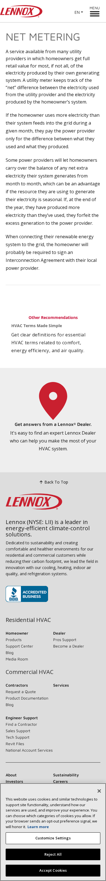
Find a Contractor (21, 724)
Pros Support (64, 639)
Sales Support (18, 730)
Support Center (19, 646)
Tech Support (17, 737)
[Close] (99, 791)
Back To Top (56, 482)
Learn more (38, 826)
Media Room (17, 659)
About (11, 774)
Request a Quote (21, 691)
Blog (10, 652)
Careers (60, 781)
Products (13, 639)
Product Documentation (27, 698)
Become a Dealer (68, 646)
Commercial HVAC (29, 672)
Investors (14, 781)
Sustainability (66, 774)
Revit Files (15, 743)
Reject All (53, 854)
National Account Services (29, 750)
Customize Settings (52, 837)
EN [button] (77, 12)
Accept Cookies (53, 870)
